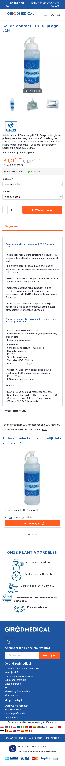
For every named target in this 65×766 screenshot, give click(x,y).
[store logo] (20, 15)
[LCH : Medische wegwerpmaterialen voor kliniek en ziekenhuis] (32, 127)
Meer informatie (16, 410)
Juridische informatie (15, 680)
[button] (29, 534)
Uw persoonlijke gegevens (19, 676)
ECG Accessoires (32, 424)
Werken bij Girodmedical (17, 691)
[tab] (32, 227)
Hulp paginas (11, 717)
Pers (7, 687)
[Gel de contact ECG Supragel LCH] (12, 104)
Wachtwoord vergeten (16, 705)
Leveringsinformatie (15, 713)
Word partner (12, 695)
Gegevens (11, 226)
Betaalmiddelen (13, 709)
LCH (44, 429)
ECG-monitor (52, 424)
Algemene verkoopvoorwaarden (22, 668)
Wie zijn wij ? (11, 672)
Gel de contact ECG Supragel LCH (23, 509)
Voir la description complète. (18, 152)
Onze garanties (13, 683)
